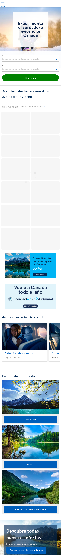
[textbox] (30, 58)
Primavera (30, 419)
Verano (31, 464)
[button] (30, 77)
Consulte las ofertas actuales (26, 550)
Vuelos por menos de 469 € (30, 509)
